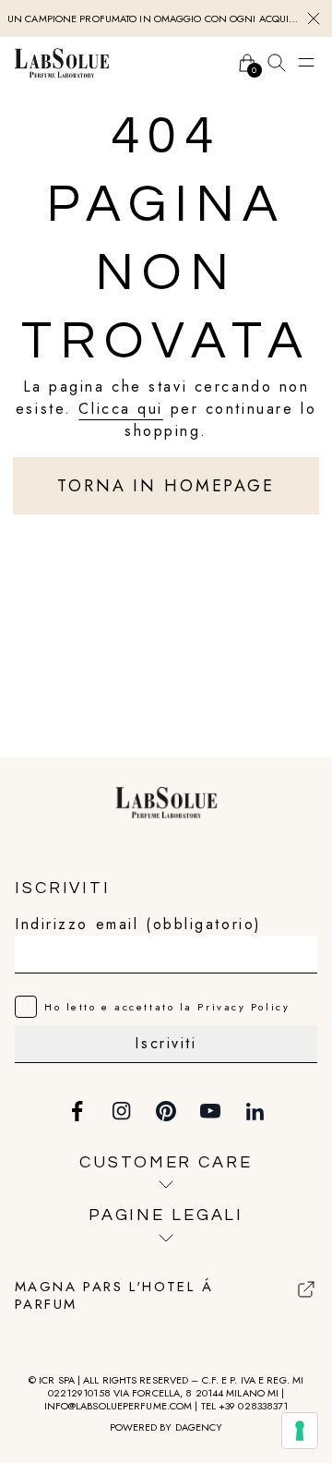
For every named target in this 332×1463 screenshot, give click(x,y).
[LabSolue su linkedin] (254, 1111)
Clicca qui (120, 408)
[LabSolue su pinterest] (166, 1111)
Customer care (165, 1162)
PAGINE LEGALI (166, 1215)
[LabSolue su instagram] (122, 1111)
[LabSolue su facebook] (77, 1111)
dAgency (199, 1427)
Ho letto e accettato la (167, 1006)
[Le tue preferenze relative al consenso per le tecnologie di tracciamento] (299, 1430)
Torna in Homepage (166, 486)
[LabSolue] (62, 62)
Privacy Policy (243, 1006)
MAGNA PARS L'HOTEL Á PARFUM (114, 1296)
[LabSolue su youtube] (210, 1111)
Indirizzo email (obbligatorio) (138, 924)
